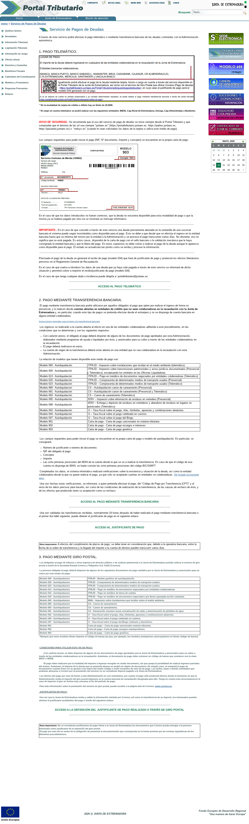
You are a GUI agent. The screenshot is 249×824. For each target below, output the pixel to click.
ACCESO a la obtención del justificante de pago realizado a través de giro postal (119, 709)
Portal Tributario (41, 8)
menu (4, 23)
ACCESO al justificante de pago (119, 527)
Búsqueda (184, 12)
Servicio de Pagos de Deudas (28, 23)
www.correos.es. (163, 686)
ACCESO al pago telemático (119, 286)
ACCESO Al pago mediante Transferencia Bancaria (120, 501)
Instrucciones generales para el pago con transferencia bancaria (69, 321)
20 (218, 166)
